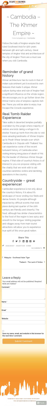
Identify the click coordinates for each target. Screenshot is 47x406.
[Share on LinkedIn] (23, 241)
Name (4, 302)
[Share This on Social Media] (4, 6)
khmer (28, 246)
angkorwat (9, 246)
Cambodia (31, 38)
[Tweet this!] (16, 241)
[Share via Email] (34, 241)
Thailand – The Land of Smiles (31, 262)
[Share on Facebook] (13, 241)
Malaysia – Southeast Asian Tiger (17, 258)
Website (5, 319)
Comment (5, 287)
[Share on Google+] (20, 241)
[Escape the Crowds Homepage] (6, 4)
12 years (20, 38)
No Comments (36, 248)
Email (4, 310)
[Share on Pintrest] (30, 241)
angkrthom (20, 246)
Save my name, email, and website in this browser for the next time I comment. (23, 335)
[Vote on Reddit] (27, 241)
